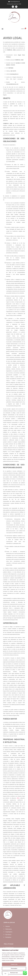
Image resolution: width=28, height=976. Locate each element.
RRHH (18, 798)
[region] (14, 962)
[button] (2, 28)
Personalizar (14, 968)
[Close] (26, 949)
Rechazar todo (14, 972)
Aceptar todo (14, 964)
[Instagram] (16, 7)
